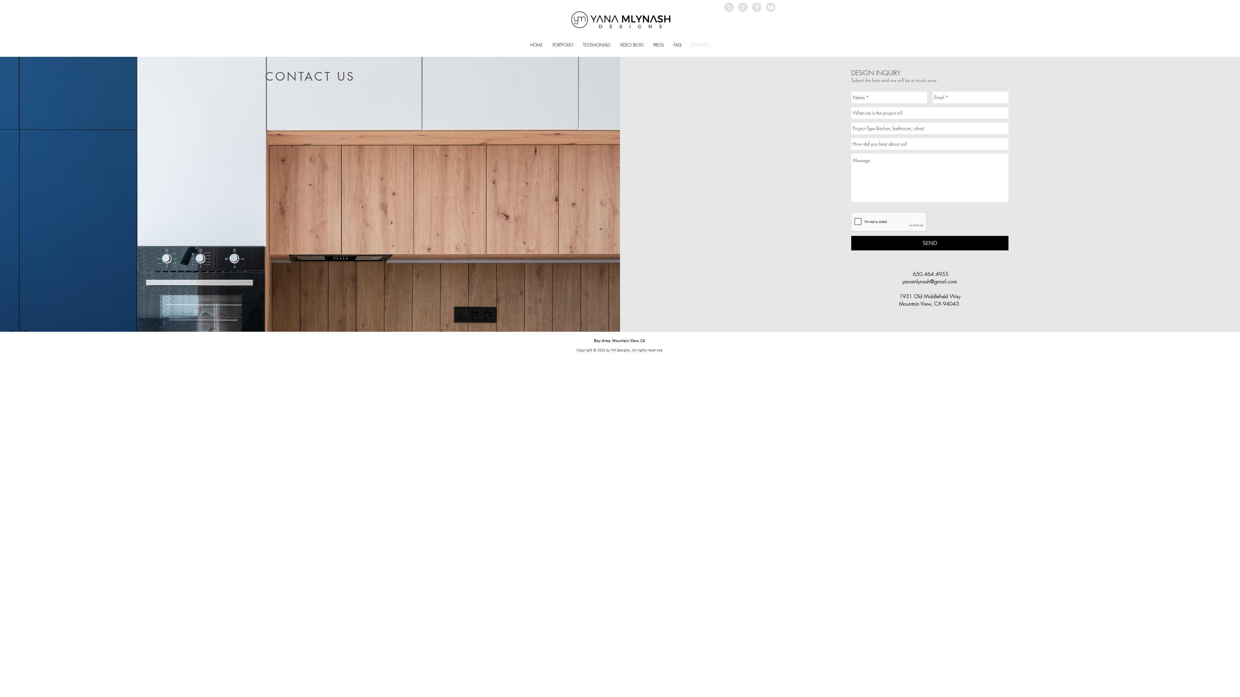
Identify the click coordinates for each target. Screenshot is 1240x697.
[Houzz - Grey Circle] (743, 7)
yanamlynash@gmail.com (929, 281)
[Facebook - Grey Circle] (756, 7)
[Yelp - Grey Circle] (729, 7)
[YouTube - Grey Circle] (770, 7)
